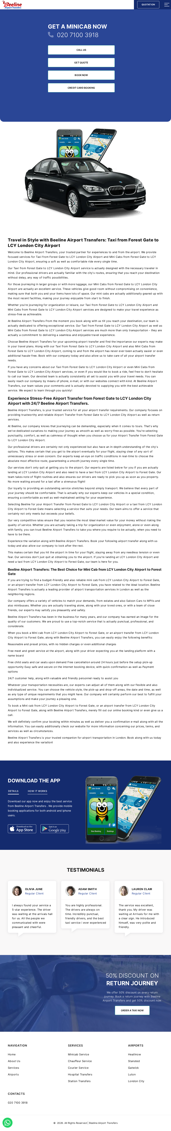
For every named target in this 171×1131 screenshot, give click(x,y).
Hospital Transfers (80, 1074)
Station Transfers (79, 1081)
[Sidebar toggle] (166, 4)
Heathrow (134, 1054)
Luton (132, 1074)
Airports (13, 1074)
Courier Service (78, 1067)
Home (12, 1054)
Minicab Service (78, 1054)
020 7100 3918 (78, 35)
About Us (14, 1061)
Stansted (134, 1061)
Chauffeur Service (80, 1061)
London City (136, 1081)
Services (13, 1067)
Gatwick (133, 1067)
